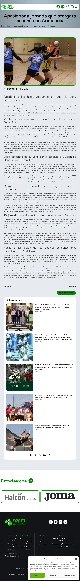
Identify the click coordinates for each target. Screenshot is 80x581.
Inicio (9, 26)
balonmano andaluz (27, 105)
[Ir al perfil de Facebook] (51, 522)
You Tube (31, 182)
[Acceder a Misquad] (58, 6)
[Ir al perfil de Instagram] (60, 522)
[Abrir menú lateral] (76, 6)
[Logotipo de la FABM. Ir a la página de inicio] (7, 7)
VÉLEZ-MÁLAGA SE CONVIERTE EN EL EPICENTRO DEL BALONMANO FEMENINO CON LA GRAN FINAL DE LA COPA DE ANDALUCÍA (53, 307)
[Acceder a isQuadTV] (62, 6)
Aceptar (37, 575)
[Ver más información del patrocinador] (20, 496)
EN (72, 7)
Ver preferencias (69, 575)
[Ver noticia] (19, 317)
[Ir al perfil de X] (65, 522)
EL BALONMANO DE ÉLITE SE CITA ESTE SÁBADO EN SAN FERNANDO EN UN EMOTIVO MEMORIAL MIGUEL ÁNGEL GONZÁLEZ (54, 367)
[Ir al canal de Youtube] (56, 522)
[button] (76, 559)
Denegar (53, 575)
